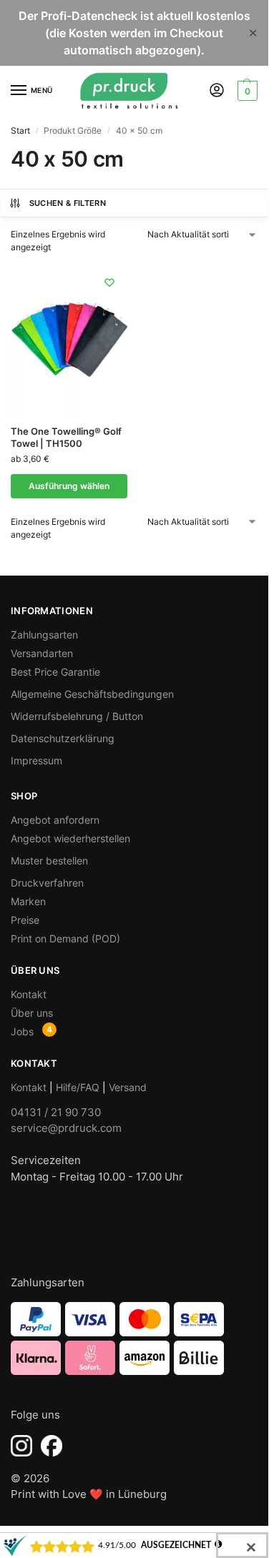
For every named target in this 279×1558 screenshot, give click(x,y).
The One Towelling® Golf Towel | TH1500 (66, 437)
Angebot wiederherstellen (70, 838)
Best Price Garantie (55, 672)
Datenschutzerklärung (62, 738)
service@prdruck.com (66, 1128)
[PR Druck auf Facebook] (51, 1445)
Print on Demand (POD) (65, 938)
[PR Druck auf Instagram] (21, 1445)
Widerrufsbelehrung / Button (77, 716)
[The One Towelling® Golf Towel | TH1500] (69, 339)
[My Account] (216, 91)
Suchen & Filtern (67, 203)
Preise (25, 920)
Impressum (36, 760)
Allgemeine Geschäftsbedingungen (92, 694)
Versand (128, 1087)
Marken (28, 901)
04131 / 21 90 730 (56, 1112)
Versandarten (42, 653)
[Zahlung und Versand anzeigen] (134, 1338)
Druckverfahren (47, 883)
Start (20, 130)
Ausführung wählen (69, 485)
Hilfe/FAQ (77, 1087)
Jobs (22, 1031)
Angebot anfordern (55, 820)
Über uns (32, 1013)
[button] (246, 91)
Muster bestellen (49, 860)
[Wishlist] (109, 282)
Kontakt (28, 994)
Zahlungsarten (44, 634)
